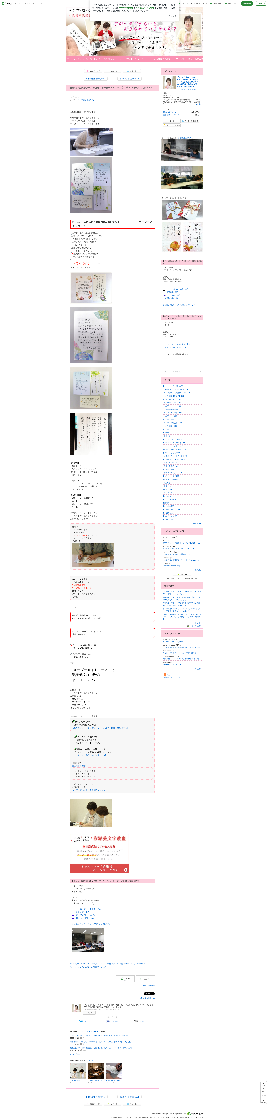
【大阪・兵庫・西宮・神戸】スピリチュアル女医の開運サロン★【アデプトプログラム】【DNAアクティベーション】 (182, 647)
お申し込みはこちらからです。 (176, 347)
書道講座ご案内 (83, 912)
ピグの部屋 (192, 89)
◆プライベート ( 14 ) (171, 476)
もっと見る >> (75, 1054)
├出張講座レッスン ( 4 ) (172, 399)
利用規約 (144, 1117)
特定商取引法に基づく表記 (184, 1117)
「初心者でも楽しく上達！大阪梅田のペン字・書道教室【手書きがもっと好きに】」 (102, 1035)
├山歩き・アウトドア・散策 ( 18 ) (175, 456)
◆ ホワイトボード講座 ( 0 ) (173, 439)
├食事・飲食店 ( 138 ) (171, 466)
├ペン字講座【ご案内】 (86, 100)
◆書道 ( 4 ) (167, 433)
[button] (263, 1101)
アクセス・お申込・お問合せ (189, 59)
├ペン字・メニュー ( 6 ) (172, 406)
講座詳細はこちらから (186, 138)
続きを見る (198, 104)
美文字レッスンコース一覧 (79, 59)
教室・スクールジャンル (171, 115)
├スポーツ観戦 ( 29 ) (170, 469)
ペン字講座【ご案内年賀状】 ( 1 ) (175, 389)
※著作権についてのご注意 (172, 677)
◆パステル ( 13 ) (169, 496)
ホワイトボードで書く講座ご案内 (177, 344)
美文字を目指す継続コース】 (116, 727)
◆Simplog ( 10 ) (169, 506)
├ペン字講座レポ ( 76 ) (171, 409)
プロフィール (181, 89)
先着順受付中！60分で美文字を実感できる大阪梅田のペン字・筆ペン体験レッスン (101, 1048)
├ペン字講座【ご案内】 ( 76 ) (174, 396)
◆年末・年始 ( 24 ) (170, 499)
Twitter (86, 1021)
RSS (168, 675)
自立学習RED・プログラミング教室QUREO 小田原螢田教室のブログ (182, 543)
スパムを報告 (118, 1117)
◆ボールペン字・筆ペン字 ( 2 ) (174, 386)
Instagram (142, 1021)
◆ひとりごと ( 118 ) (170, 516)
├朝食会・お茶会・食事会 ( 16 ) (175, 449)
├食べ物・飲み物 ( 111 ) (172, 479)
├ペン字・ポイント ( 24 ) (172, 413)
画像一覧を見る (196, 626)
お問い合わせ (132, 1117)
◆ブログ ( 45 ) (168, 519)
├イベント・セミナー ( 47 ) (173, 446)
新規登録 (247, 3)
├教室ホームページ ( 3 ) (172, 403)
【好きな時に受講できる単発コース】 (90, 755)
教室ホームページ (134, 59)
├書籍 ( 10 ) (167, 486)
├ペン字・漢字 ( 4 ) (170, 419)
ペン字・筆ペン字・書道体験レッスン (88, 790)
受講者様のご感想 (162, 59)
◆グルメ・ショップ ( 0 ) (172, 453)
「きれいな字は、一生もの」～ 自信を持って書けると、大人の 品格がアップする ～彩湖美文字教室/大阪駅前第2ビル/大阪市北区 (187, 82)
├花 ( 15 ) (166, 483)
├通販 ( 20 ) (167, 489)
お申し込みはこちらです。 (86, 915)
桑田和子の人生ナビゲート (173, 664)
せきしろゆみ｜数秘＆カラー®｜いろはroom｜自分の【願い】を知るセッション (182, 560)
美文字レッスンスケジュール (107, 59)
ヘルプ (200, 1117)
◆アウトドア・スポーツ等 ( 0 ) (174, 459)
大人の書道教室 (79, 766)
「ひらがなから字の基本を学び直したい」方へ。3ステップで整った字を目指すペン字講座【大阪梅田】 (182, 616)
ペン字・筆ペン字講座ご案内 (88, 909)
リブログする (147, 979)
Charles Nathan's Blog (171, 566)
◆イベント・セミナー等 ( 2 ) (174, 443)
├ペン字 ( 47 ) (168, 429)
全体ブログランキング (170, 112)
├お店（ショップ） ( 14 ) (172, 473)
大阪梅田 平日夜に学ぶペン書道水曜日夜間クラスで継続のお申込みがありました (100, 1042)
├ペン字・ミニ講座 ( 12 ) (172, 416)
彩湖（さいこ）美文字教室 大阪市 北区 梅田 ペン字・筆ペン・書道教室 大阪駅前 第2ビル (134, 31)
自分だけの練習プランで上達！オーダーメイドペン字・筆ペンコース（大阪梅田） (111, 87)
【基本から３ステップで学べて (86, 727)
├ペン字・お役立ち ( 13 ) (172, 423)
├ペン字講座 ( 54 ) (170, 426)
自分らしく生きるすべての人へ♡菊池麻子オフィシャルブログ (182, 653)
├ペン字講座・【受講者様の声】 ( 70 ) (177, 393)
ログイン (261, 3)
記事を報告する (149, 998)
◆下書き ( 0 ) (168, 513)
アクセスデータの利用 (160, 1117)
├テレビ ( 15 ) (168, 493)
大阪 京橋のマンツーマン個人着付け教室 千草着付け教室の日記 (182, 659)
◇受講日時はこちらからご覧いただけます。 (91, 924)
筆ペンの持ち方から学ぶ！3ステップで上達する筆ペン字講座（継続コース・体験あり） (182, 610)
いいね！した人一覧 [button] (147, 985)
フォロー (91, 1013)
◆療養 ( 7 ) (167, 503)
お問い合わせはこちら (84, 918)
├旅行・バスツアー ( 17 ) (172, 463)
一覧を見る (197, 523)
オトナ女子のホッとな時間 (173, 642)
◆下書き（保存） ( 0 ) (171, 509)
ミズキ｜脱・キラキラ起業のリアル (176, 554)
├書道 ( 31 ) (167, 436)
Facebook (114, 1021)
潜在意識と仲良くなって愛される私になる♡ (179, 548)
